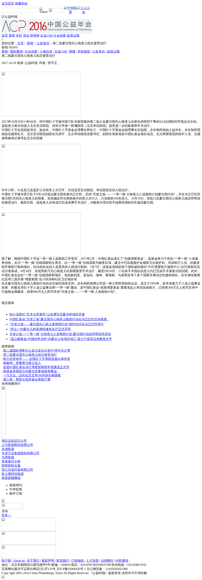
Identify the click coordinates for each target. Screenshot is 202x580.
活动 (26, 35)
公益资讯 (43, 43)
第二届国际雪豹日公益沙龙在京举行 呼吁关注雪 (36, 350)
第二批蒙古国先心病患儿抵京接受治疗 (30, 354)
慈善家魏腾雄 (11, 478)
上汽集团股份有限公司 (17, 445)
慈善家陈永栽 (11, 465)
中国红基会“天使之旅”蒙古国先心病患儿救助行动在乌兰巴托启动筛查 (58, 319)
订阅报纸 (77, 560)
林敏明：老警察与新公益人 (22, 363)
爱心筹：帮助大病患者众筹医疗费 (26, 379)
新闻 (12, 35)
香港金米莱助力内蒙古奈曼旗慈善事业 (30, 371)
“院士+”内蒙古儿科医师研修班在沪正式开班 (40, 329)
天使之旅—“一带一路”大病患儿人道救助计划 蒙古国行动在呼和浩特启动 (60, 334)
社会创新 (59, 35)
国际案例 (16, 51)
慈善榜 (34, 35)
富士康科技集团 (13, 473)
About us (19, 560)
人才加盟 (92, 560)
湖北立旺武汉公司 (14, 440)
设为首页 (8, 3)
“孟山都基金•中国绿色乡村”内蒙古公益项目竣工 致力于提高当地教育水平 (60, 339)
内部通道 (122, 560)
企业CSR (46, 35)
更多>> (6, 515)
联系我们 (62, 560)
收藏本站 (21, 3)
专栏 (19, 35)
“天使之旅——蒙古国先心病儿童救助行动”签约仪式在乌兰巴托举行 (56, 324)
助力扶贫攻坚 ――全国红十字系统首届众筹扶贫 (36, 358)
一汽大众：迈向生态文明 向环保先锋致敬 (32, 375)
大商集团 (8, 457)
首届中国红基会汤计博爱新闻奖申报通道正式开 (36, 367)
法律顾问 (107, 560)
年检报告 (84, 51)
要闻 (5, 51)
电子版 (6, 560)
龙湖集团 (8, 449)
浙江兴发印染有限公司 (17, 469)
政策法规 (73, 35)
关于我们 (33, 560)
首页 (5, 35)
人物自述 (46, 51)
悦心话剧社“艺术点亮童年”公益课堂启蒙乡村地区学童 (47, 314)
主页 (20, 43)
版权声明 (48, 560)
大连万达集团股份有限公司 (20, 453)
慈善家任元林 (11, 461)
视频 (72, 51)
